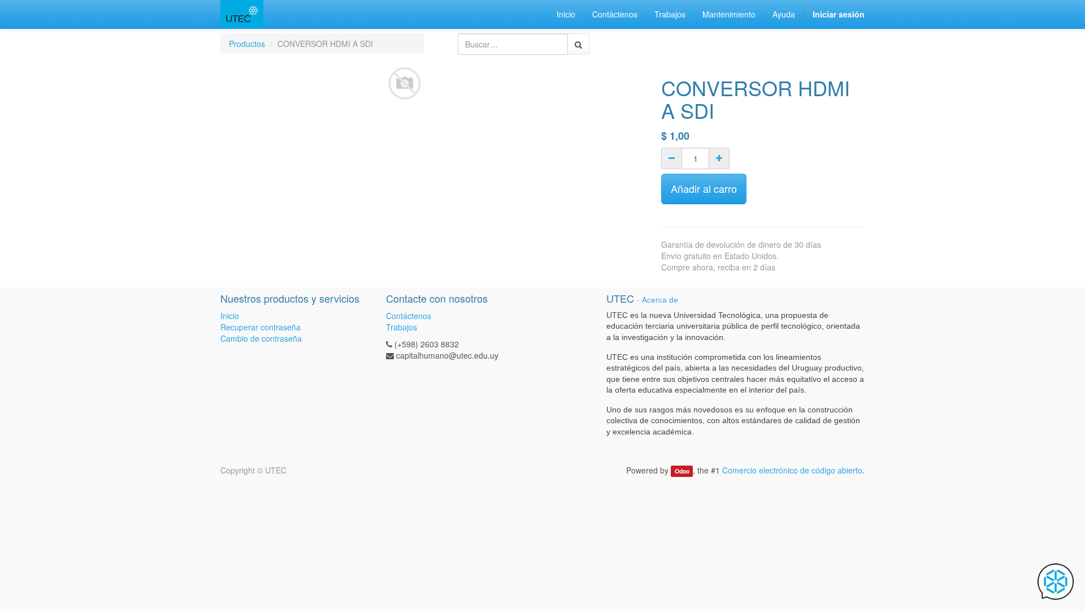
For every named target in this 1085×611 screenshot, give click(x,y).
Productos (247, 43)
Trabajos (401, 327)
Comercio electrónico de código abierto (792, 470)
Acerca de (660, 299)
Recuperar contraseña (260, 327)
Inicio (229, 315)
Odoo (682, 471)
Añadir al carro (704, 188)
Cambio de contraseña (261, 338)
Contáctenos (408, 315)
